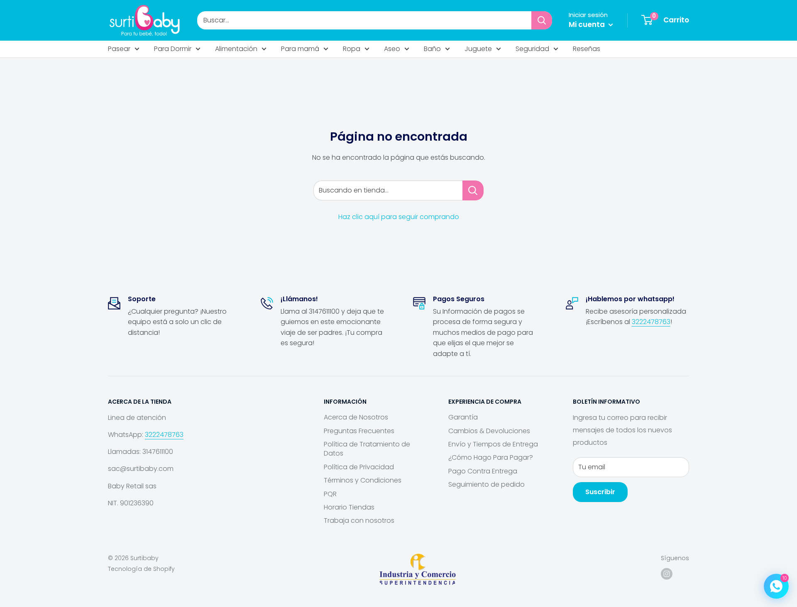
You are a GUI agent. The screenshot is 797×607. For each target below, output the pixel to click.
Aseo (392, 49)
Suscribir (600, 492)
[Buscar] (541, 20)
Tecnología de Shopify (141, 569)
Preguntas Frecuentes (359, 431)
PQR (330, 494)
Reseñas (586, 49)
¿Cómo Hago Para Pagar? (490, 457)
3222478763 (651, 322)
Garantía (463, 417)
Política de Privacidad (359, 467)
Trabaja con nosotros (359, 520)
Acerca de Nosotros (356, 417)
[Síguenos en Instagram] (666, 574)
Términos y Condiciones (362, 480)
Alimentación (236, 49)
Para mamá (300, 49)
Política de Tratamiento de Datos (367, 448)
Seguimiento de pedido (486, 484)
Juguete (478, 49)
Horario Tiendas (349, 507)
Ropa (351, 49)
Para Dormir (172, 49)
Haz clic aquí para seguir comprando (398, 217)
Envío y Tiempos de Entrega (493, 444)
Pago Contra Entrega (482, 471)
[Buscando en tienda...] (473, 190)
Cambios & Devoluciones (489, 431)
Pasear (119, 49)
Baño (432, 49)
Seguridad (532, 49)
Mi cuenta (587, 24)
